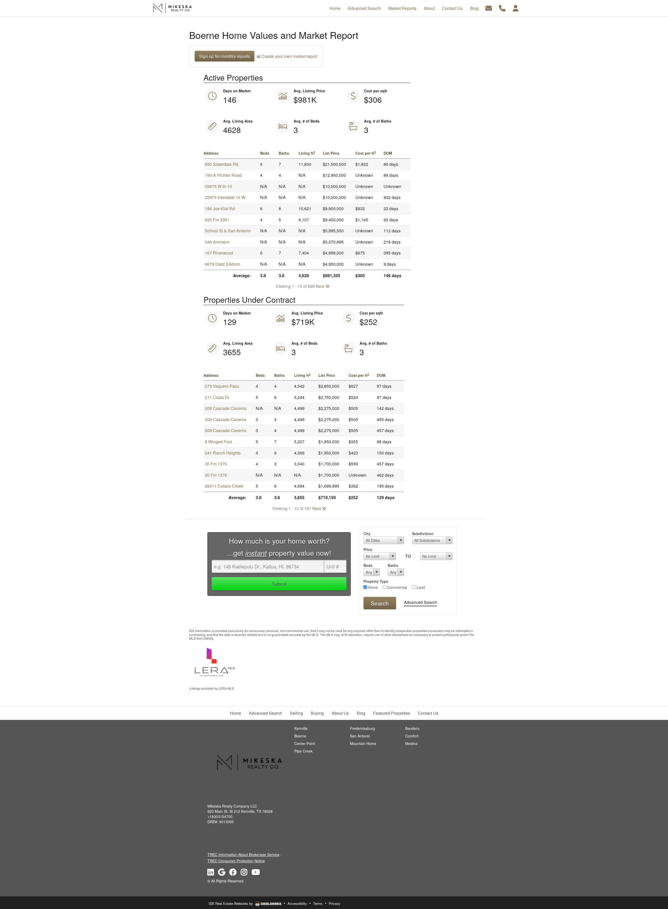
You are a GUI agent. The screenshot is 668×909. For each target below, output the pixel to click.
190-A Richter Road (223, 175)
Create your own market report (289, 56)
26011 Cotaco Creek (224, 486)
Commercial (396, 587)
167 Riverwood (219, 253)
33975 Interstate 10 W (225, 197)
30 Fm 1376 (216, 464)
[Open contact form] (488, 8)
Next (320, 286)
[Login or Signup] (515, 8)
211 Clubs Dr (217, 397)
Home (372, 587)
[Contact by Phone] (502, 8)
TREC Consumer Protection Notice (236, 860)
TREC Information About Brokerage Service (243, 854)
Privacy (334, 903)
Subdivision (422, 533)
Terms (318, 903)
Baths (393, 565)
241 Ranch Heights (223, 453)
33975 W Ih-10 (218, 186)
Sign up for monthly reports (224, 56)
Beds (368, 565)
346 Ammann (217, 242)
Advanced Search (420, 602)
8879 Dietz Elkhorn (222, 264)
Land (420, 587)
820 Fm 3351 (217, 220)
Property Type (375, 581)
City (367, 533)
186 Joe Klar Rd (220, 208)
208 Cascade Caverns (225, 408)
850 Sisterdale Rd (221, 164)
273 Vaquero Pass (222, 386)
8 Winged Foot (218, 442)
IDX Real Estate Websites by (231, 903)
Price (367, 549)
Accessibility (297, 903)
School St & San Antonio (228, 231)
